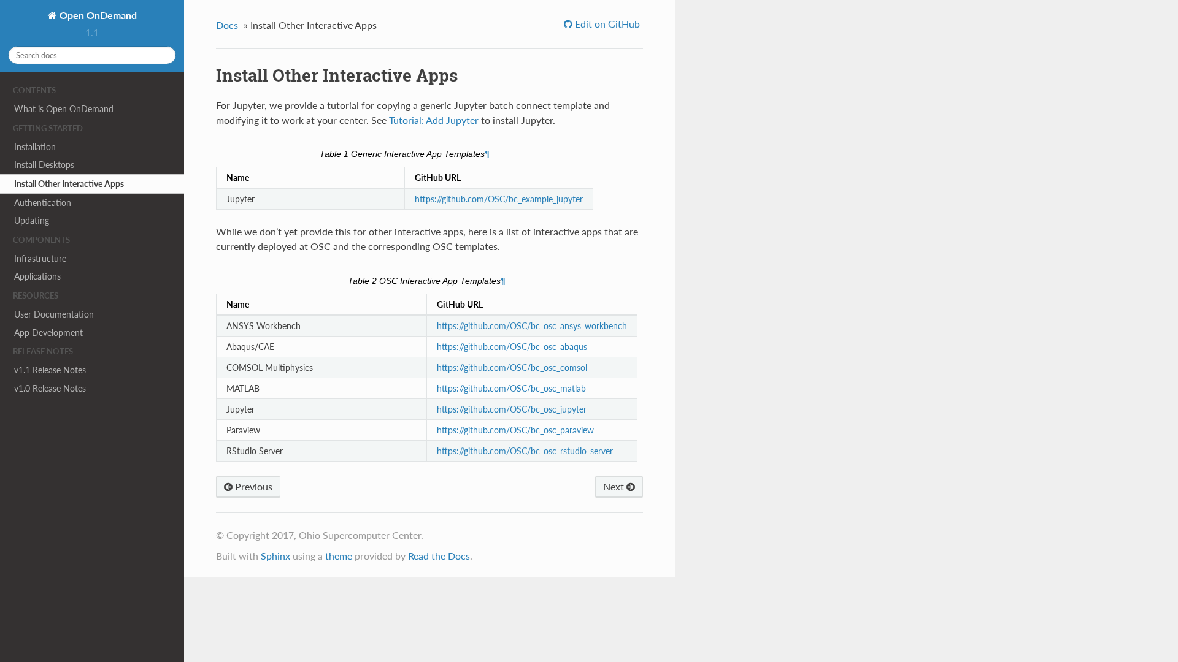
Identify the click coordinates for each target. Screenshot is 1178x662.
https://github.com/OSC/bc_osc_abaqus (512, 346)
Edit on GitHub (606, 23)
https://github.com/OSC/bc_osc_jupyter (512, 409)
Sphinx (275, 555)
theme (338, 555)
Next (614, 486)
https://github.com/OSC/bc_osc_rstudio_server (525, 451)
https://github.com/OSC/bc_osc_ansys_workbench (532, 326)
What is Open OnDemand (64, 109)
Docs (227, 25)
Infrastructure (40, 258)
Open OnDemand (97, 15)
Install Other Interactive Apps (69, 183)
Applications (37, 276)
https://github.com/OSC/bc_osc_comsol (512, 367)
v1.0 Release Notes (50, 388)
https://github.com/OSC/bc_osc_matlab (511, 388)
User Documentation (54, 314)
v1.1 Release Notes (50, 370)
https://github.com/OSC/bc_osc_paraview (515, 430)
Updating (31, 220)
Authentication (42, 202)
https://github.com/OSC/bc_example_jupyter (499, 199)
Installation (35, 147)
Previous (252, 486)
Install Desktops (44, 164)
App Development (48, 332)
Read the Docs (439, 555)
